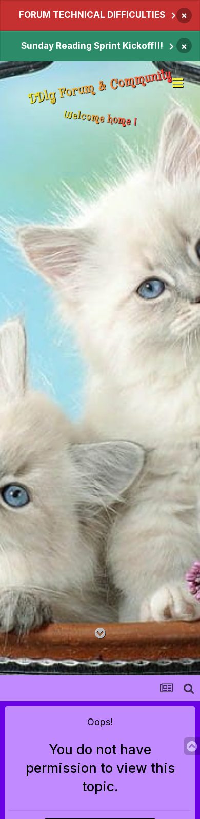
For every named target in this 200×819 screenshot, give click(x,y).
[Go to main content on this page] (100, 634)
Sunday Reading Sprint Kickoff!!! (92, 46)
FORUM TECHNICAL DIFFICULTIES (92, 15)
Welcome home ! (100, 118)
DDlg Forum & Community (100, 87)
